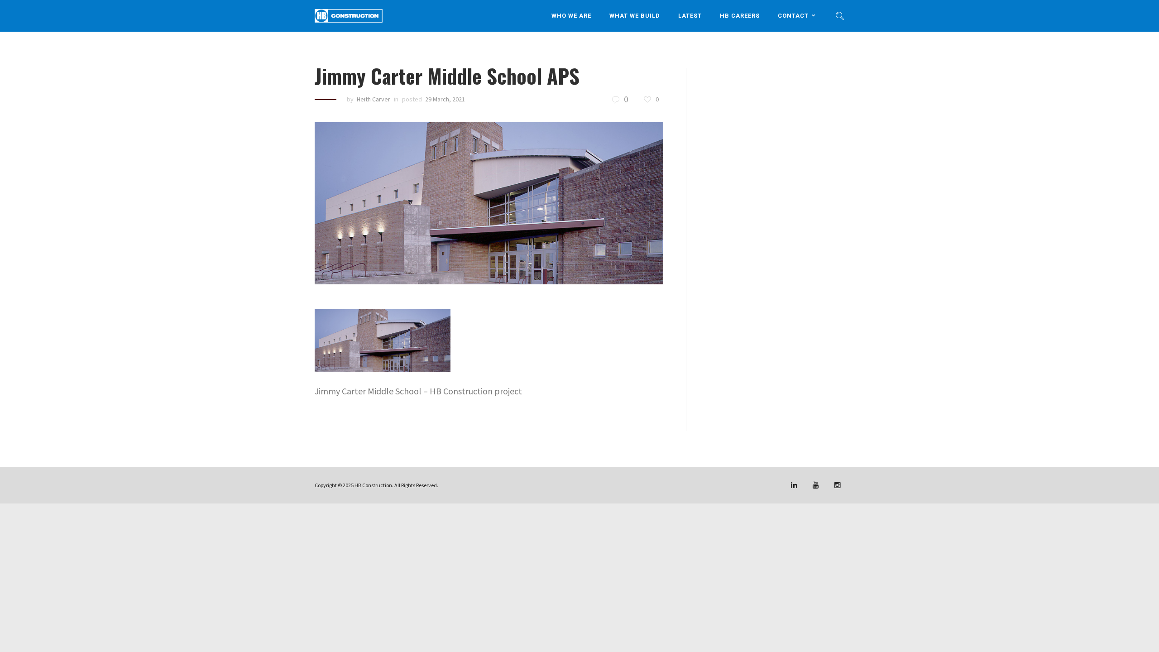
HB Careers (740, 15)
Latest (690, 15)
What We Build (634, 15)
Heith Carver (373, 99)
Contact (793, 15)
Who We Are (571, 15)
